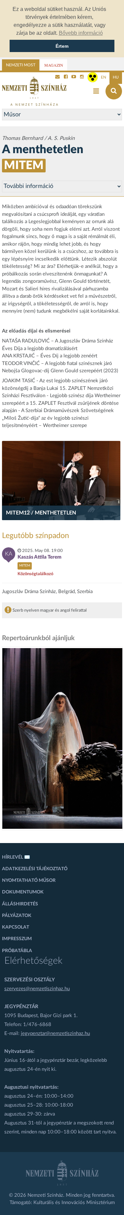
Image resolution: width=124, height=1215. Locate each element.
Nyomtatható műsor (29, 880)
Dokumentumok (23, 892)
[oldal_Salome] (62, 738)
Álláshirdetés (20, 904)
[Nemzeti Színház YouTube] (73, 77)
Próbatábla (17, 950)
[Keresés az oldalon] (113, 91)
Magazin (53, 65)
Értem (62, 46)
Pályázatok (16, 915)
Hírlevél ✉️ (16, 857)
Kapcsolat (15, 927)
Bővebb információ (81, 33)
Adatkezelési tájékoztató (34, 869)
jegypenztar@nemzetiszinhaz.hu (55, 1033)
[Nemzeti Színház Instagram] (82, 77)
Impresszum (17, 939)
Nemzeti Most (20, 65)
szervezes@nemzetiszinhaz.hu (37, 988)
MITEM (24, 165)
